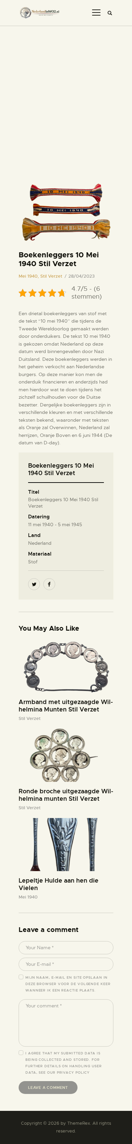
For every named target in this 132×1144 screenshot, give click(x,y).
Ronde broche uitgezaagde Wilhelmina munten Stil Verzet (66, 795)
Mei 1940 (28, 897)
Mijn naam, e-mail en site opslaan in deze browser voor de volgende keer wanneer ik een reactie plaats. (68, 984)
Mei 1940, (29, 276)
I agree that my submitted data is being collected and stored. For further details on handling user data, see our (63, 1063)
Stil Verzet (51, 276)
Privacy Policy (73, 1072)
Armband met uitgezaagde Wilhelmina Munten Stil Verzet (66, 705)
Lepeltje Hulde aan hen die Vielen (58, 884)
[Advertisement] (66, 95)
